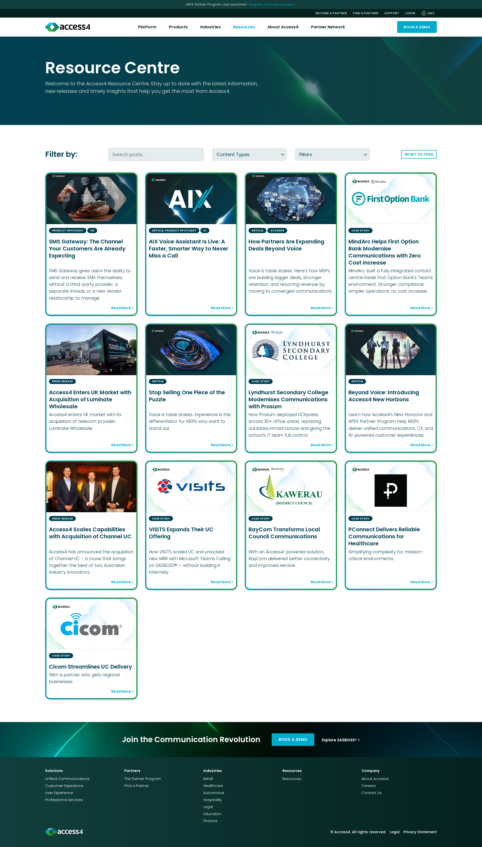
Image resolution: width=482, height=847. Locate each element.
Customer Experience (64, 785)
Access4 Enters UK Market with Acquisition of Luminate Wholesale (90, 399)
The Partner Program (142, 778)
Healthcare (213, 785)
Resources (244, 27)
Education (212, 813)
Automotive (213, 792)
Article (158, 230)
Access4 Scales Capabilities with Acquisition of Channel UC (90, 533)
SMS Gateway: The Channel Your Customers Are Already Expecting (87, 248)
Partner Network (328, 27)
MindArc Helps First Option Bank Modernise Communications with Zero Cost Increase (384, 252)
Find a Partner (136, 785)
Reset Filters (419, 154)
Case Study (360, 230)
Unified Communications (67, 778)
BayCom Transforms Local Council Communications (284, 533)
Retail (208, 778)
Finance (210, 820)
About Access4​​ (282, 27)
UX (92, 230)
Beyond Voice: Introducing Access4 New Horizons (383, 395)
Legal (208, 806)
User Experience (59, 792)
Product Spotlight (67, 230)
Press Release (62, 381)
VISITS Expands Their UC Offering (181, 533)
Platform (147, 27)
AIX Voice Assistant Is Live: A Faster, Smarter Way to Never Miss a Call (188, 248)
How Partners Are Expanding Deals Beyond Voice (286, 245)
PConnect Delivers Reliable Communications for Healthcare (384, 536)
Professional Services (64, 799)
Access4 (277, 230)
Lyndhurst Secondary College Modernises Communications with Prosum (288, 399)
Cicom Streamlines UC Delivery (90, 667)
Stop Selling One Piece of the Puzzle (187, 395)
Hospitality (212, 799)
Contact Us (372, 792)
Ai (204, 230)
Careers (369, 785)
